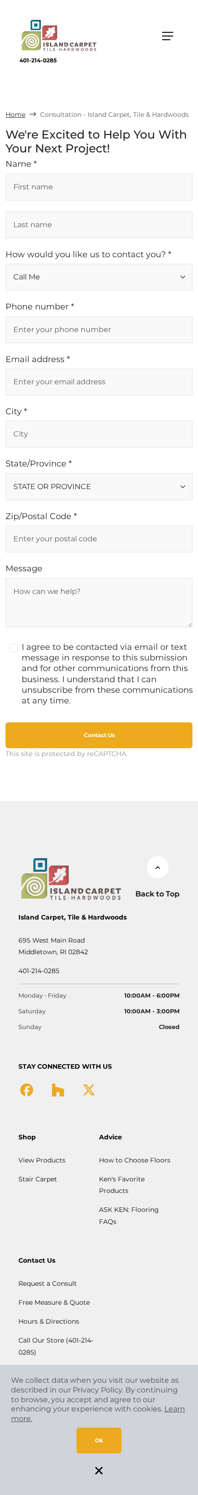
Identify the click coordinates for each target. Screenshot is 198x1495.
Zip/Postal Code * (41, 516)
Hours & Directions (48, 1321)
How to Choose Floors (134, 1160)
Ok (99, 1440)
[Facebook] (26, 1089)
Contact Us (99, 735)
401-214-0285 (38, 60)
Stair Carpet (37, 1179)
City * (16, 411)
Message (24, 568)
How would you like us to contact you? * (88, 254)
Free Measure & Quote (54, 1302)
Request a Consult (47, 1283)
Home (15, 114)
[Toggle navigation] (168, 36)
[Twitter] (89, 1089)
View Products (41, 1160)
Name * (21, 164)
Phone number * (40, 307)
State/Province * (39, 464)
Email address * (38, 359)
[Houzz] (58, 1089)
